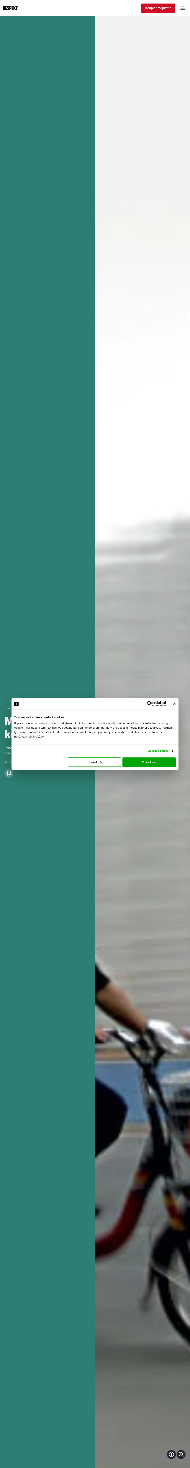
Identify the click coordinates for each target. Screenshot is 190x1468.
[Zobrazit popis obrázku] (171, 1454)
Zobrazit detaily (158, 750)
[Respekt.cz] (10, 8)
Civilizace (11, 708)
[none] (181, 1454)
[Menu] (182, 8)
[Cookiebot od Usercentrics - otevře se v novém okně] (150, 704)
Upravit (92, 762)
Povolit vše (149, 762)
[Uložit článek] (8, 773)
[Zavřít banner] (174, 703)
